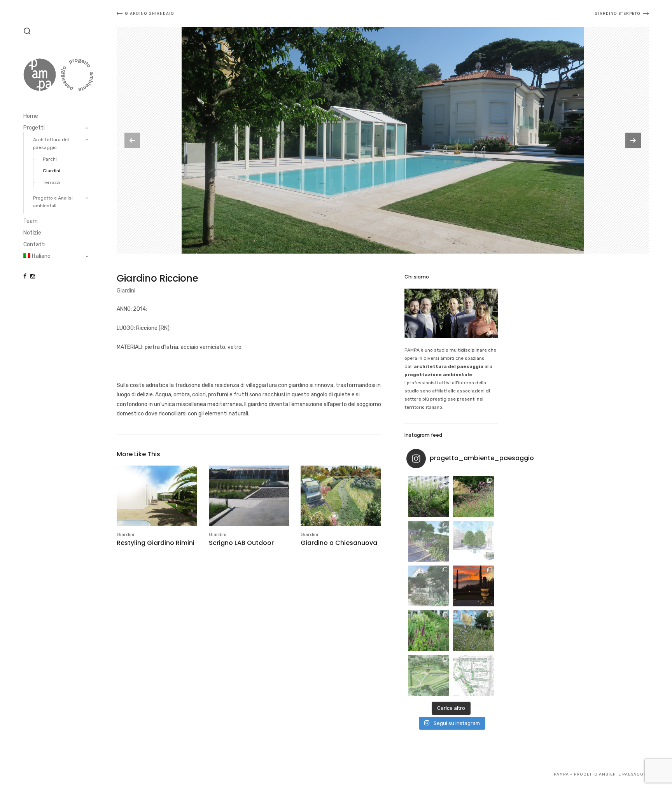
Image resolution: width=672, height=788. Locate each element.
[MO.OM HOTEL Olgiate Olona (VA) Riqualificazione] (428, 496)
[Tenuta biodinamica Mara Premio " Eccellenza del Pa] (473, 586)
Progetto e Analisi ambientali (53, 201)
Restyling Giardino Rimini (155, 542)
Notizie (32, 232)
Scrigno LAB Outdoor (241, 542)
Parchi (50, 159)
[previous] (132, 140)
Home (30, 116)
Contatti (34, 244)
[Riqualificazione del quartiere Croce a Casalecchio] (473, 541)
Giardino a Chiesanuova (339, 542)
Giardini (51, 170)
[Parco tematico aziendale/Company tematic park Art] (473, 496)
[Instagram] (32, 276)
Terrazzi (51, 182)
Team (30, 221)
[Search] (27, 31)
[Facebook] (24, 276)
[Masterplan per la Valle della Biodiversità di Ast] (428, 541)
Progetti (34, 127)
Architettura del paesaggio (51, 143)
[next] (633, 140)
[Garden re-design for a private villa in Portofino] (428, 586)
